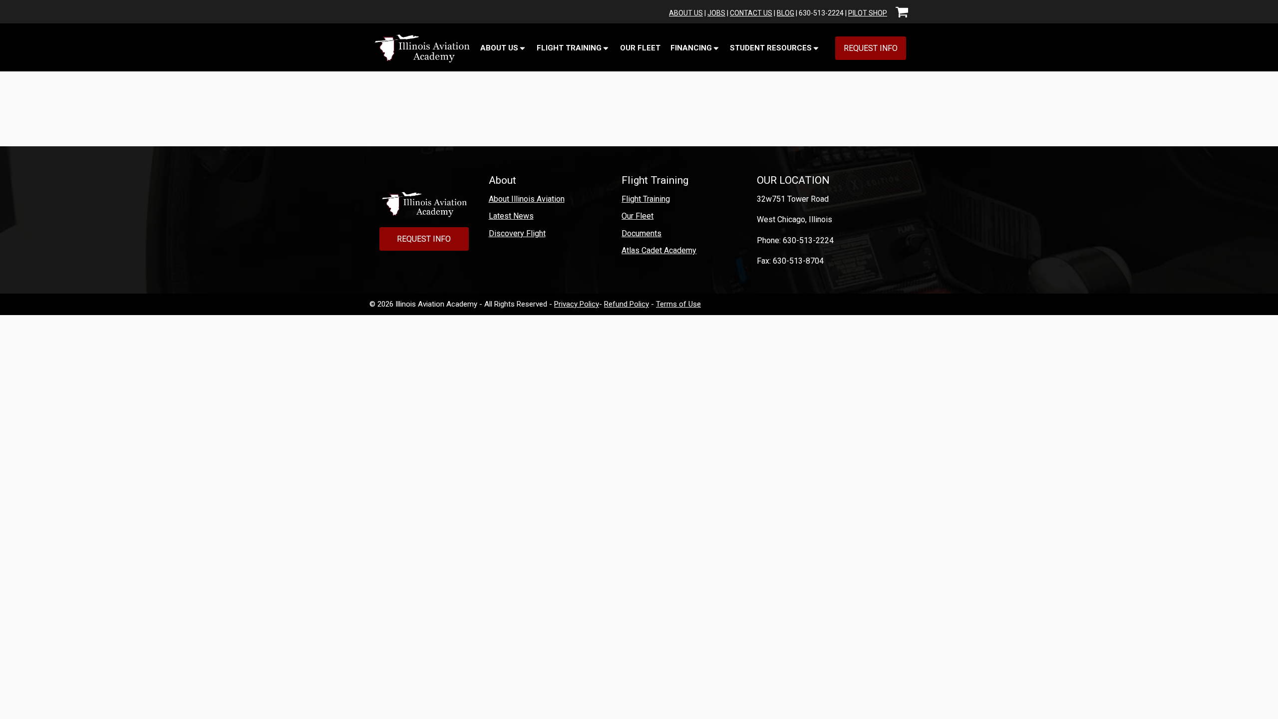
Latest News (511, 216)
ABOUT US (686, 13)
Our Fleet (640, 47)
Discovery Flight (517, 233)
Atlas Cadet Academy (659, 250)
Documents (641, 233)
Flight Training (646, 199)
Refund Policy (626, 304)
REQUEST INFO (871, 48)
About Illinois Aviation (527, 199)
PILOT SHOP (867, 13)
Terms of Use (678, 304)
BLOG (785, 13)
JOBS (716, 13)
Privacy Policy (576, 304)
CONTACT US (751, 13)
